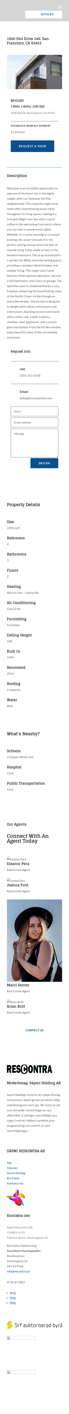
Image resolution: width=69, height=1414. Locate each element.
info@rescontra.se (18, 1271)
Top (9, 1162)
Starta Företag (16, 1173)
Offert (47, 14)
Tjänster (12, 1168)
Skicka (44, 463)
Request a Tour (32, 146)
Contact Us (35, 1030)
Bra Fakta (13, 1178)
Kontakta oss (15, 1183)
